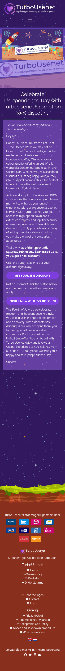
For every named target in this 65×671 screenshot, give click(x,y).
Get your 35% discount (32, 275)
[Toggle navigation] (30, 18)
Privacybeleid (34, 615)
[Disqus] (32, 413)
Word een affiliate (34, 632)
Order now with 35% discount (33, 301)
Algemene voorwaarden (34, 619)
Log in (34, 603)
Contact (34, 599)
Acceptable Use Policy (34, 624)
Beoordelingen (34, 595)
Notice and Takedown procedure (34, 628)
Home (34, 570)
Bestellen (34, 578)
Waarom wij (34, 574)
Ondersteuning (34, 582)
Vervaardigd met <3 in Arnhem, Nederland (32, 649)
